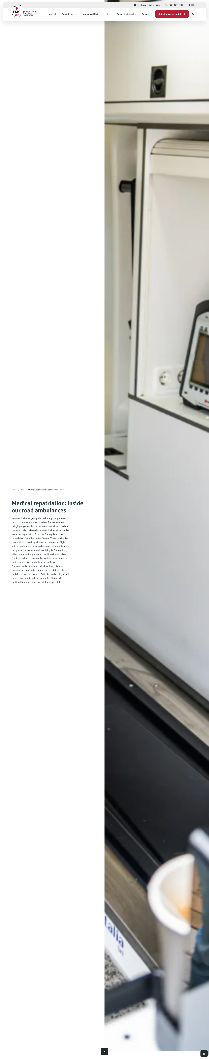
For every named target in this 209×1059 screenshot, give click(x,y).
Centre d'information (126, 14)
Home (14, 490)
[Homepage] (24, 11)
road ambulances (35, 562)
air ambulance (59, 546)
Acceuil (52, 14)
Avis (109, 14)
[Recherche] (193, 14)
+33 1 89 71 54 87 (176, 5)
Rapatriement (68, 14)
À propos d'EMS (91, 14)
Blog (22, 490)
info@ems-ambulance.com (148, 5)
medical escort (27, 546)
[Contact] (204, 1053)
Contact (145, 14)
